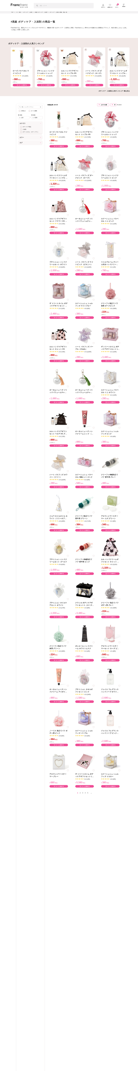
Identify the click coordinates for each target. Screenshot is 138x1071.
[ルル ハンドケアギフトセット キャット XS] (59, 334)
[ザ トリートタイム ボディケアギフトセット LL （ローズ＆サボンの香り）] (84, 761)
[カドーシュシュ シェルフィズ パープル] (84, 718)
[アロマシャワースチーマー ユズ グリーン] (110, 503)
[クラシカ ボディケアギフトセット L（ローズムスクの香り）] (84, 590)
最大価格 (33, 115)
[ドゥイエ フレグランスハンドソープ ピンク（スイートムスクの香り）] (110, 718)
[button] (40, 107)
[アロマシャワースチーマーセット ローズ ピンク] (110, 633)
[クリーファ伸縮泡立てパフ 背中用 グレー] (110, 462)
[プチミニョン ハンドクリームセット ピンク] (110, 163)
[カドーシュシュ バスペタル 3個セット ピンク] (84, 462)
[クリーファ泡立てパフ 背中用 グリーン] (84, 503)
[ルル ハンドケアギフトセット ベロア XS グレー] (59, 419)
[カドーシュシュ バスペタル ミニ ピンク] (110, 206)
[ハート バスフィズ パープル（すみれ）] (84, 334)
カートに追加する (23, 85)
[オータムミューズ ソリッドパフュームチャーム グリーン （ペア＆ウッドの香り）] (84, 377)
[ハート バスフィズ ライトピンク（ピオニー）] (84, 249)
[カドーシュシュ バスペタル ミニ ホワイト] (110, 377)
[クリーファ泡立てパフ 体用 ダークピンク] (110, 290)
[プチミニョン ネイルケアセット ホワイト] (59, 590)
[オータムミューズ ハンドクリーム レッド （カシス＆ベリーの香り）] (84, 419)
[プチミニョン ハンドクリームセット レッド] (46, 58)
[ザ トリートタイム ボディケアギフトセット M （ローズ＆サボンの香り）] (59, 290)
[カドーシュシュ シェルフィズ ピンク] (110, 419)
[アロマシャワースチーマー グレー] (59, 761)
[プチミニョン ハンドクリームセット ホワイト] (59, 249)
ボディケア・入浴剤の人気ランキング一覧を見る (114, 91)
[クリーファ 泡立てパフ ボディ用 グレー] (110, 590)
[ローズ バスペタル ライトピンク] (22, 58)
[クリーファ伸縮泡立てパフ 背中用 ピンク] (84, 547)
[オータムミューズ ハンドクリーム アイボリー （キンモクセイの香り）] (59, 677)
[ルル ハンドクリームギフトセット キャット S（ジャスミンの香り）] (110, 547)
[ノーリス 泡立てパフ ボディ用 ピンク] (59, 718)
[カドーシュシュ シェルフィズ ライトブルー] (84, 290)
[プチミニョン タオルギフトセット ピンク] (84, 677)
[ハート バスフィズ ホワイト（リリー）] (59, 462)
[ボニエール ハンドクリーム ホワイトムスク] (84, 633)
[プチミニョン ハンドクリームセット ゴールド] (59, 547)
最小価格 (20, 115)
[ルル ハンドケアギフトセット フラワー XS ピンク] (59, 206)
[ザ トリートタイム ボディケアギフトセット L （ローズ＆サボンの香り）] (110, 334)
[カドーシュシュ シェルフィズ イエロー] (110, 761)
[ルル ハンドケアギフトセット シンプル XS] (70, 58)
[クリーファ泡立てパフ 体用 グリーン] (59, 633)
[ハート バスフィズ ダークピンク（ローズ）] (94, 58)
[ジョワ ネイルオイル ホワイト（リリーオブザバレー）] (59, 503)
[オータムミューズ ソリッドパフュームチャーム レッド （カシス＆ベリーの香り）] (84, 206)
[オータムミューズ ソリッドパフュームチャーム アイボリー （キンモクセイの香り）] (59, 377)
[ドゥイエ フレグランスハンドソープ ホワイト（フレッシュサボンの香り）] (110, 677)
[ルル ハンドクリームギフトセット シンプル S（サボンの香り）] (119, 58)
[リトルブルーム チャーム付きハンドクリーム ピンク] (110, 249)
